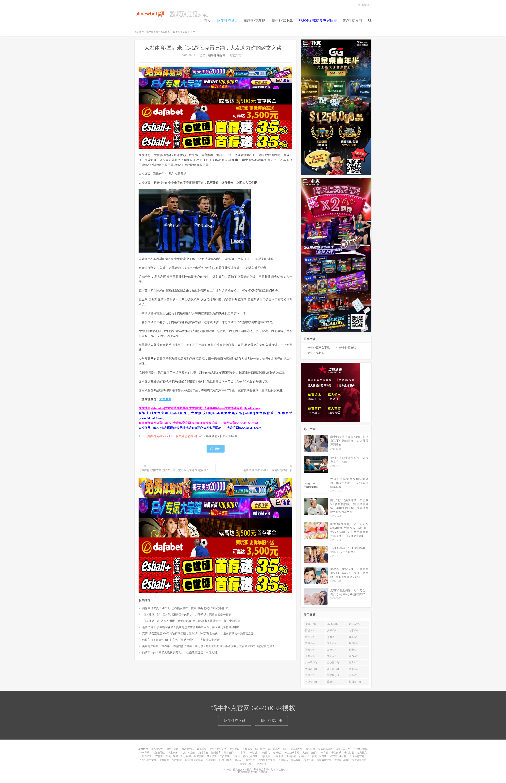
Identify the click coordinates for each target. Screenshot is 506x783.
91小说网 (186, 756)
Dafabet (238, 760)
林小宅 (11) (311, 681)
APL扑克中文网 (148, 760)
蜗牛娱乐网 (274, 748)
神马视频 (296, 760)
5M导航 (324, 752)
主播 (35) (309, 643)
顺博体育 (216, 752)
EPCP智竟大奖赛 (194, 760)
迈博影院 (146, 756)
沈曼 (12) (353, 668)
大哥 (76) (331, 630)
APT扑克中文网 (267, 760)
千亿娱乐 (336, 752)
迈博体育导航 (360, 748)
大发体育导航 (359, 760)
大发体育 (165, 399)
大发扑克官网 (309, 752)
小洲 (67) (331, 636)
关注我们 (363, 5)
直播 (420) (310, 624)
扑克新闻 (211, 760)
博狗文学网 (157, 748)
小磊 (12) (353, 675)
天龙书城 (201, 748)
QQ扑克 (277, 752)
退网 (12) (309, 675)
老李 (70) (353, 630)
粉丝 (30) (353, 643)
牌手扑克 (250, 760)
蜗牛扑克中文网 (218, 748)
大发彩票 (262, 763)
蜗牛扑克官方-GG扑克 (150, 14)
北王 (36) (353, 636)
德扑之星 (265, 756)
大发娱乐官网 (341, 760)
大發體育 (164, 760)
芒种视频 (247, 748)
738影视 (253, 752)
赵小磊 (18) (333, 662)
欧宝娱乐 (172, 752)
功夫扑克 (265, 752)
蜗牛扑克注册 (271, 721)
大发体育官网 (324, 760)
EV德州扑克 (225, 760)
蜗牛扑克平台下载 (319, 347)
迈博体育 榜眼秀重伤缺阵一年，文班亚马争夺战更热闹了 (174, 470)
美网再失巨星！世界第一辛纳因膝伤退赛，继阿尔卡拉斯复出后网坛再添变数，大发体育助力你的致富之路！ (208, 646)
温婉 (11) (331, 681)
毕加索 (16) (311, 668)
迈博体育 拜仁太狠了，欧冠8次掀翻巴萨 (267, 470)
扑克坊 (236, 756)
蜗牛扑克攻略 (255, 21)
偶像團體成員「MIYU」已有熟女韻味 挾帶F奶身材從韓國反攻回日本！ (186, 608)
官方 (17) (353, 662)
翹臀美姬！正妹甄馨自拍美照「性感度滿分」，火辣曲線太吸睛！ (182, 639)
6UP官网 (310, 748)
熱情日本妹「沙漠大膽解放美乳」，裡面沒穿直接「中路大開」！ (182, 652)
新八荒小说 (188, 748)
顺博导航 (203, 752)
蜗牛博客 (234, 748)
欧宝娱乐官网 (292, 752)
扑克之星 (278, 756)
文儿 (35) (331, 643)
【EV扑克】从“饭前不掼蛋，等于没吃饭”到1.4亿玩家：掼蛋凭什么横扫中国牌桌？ (192, 620)
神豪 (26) (309, 649)
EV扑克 (159, 756)
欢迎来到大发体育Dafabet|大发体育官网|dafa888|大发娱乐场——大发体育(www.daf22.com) (198, 422)
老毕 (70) (309, 636)
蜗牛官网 (229, 752)
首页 (207, 21)
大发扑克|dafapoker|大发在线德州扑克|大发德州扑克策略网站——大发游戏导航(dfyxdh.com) (199, 408)
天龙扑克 (291, 756)
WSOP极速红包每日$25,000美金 (217, 436)
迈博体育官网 (343, 748)
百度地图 (253, 772)
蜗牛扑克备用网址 (292, 748)
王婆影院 (224, 756)
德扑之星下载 (250, 756)
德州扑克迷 (172, 748)
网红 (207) (354, 624)
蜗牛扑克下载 (282, 21)
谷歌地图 (263, 772)
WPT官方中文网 (338, 756)
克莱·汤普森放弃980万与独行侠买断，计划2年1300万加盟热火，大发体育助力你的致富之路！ (199, 633)
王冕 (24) (309, 656)
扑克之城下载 (319, 756)
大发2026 (308, 760)
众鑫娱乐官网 (325, 748)
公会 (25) (353, 649)
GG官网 (241, 752)
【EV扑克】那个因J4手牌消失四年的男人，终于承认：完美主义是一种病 (186, 614)
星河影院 (199, 756)
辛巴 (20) (353, 656)
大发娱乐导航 (247, 763)
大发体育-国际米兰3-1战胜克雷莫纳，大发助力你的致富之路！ (215, 48)
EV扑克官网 (352, 21)
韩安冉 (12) (333, 675)
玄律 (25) (331, 649)
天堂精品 (283, 760)
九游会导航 (159, 752)
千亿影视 (349, 752)
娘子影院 (211, 756)
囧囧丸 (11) (355, 681)
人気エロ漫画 (188, 752)
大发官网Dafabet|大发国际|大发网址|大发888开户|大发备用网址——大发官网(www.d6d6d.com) (200, 427)
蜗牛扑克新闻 (227, 21)
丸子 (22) (331, 656)
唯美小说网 (172, 756)
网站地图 (243, 772)
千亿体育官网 (357, 756)
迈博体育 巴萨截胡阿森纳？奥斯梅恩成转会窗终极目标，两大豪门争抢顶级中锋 (191, 627)
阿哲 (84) (309, 630)
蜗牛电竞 (177, 760)
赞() (217, 448)
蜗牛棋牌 (260, 748)
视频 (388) (332, 624)
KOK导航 (144, 752)
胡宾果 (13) (333, 668)
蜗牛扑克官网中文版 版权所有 (269, 769)
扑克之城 (304, 756)
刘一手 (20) (311, 662)
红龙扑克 (362, 752)
